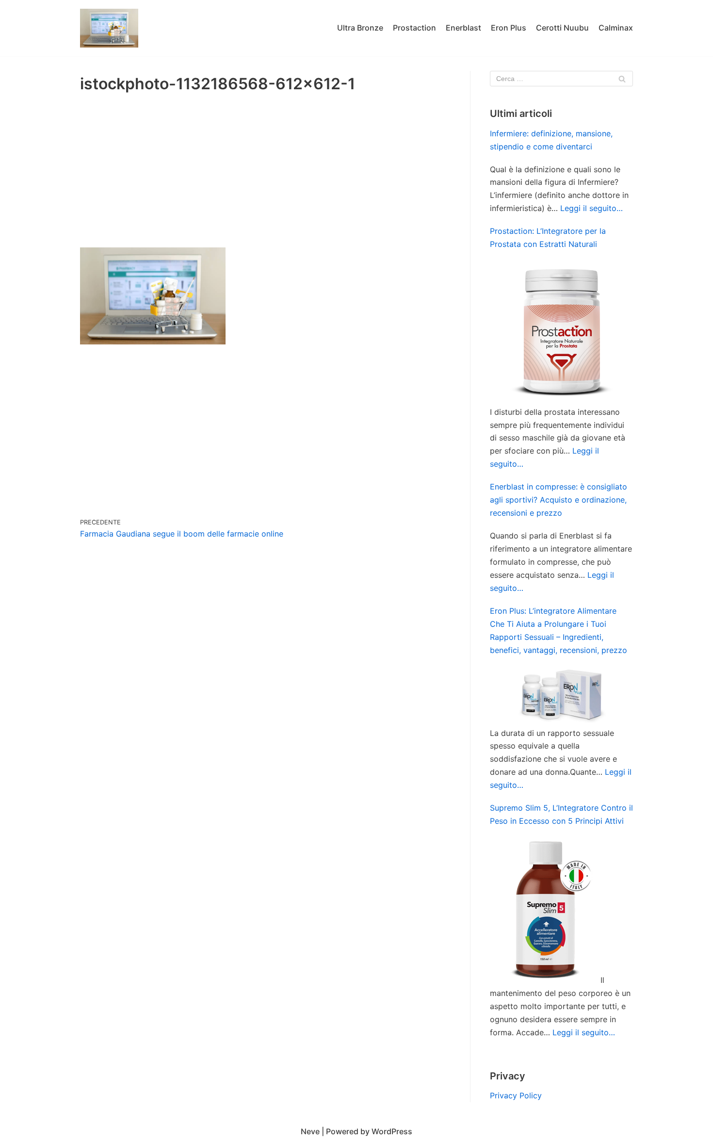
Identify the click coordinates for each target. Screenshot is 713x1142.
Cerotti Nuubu (562, 28)
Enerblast (463, 28)
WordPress (392, 1131)
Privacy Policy (516, 1095)
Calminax (616, 28)
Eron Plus (508, 28)
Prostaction (414, 28)
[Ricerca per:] (561, 78)
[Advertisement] (265, 175)
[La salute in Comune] (109, 28)
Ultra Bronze (360, 28)
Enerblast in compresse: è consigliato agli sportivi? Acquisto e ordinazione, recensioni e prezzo (558, 500)
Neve (310, 1131)
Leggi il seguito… (591, 208)
